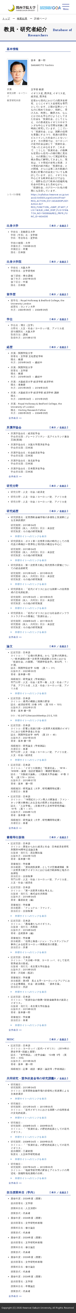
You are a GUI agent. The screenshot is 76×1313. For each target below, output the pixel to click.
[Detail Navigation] (66, 7)
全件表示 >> (15, 418)
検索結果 (22, 18)
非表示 (63, 226)
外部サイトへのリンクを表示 (30, 536)
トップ (6, 18)
